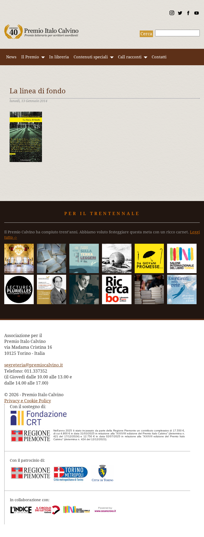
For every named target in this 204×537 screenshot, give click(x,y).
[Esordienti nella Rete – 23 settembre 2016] (182, 302)
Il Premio (30, 57)
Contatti (159, 57)
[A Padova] (149, 271)
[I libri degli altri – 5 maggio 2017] (51, 302)
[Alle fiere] (149, 302)
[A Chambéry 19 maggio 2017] (19, 302)
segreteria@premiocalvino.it (33, 365)
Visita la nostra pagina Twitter (179, 14)
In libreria (59, 57)
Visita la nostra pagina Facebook (188, 14)
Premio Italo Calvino (41, 29)
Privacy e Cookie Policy (27, 400)
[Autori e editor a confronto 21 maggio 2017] (182, 271)
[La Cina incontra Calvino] (116, 271)
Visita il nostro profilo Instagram (171, 14)
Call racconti (130, 57)
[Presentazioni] (51, 271)
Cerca (146, 33)
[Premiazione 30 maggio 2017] (19, 271)
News (11, 57)
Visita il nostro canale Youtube (196, 14)
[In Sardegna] (84, 271)
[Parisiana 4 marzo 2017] (84, 302)
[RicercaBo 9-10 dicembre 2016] (116, 302)
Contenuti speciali (91, 57)
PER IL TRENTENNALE (102, 213)
